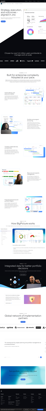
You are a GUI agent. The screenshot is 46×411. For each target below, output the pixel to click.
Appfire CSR (32, 397)
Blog (16, 396)
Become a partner (25, 397)
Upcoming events (17, 397)
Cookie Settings (26, 409)
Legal (31, 400)
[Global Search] (44, 1)
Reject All (33, 409)
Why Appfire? (32, 401)
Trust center (17, 398)
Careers (32, 398)
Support (39, 398)
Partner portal (24, 398)
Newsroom (32, 402)
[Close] (45, 409)
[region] (23, 409)
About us (32, 396)
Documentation (40, 397)
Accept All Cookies (40, 409)
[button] (3, 3)
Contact (39, 396)
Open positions (32, 399)
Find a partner (24, 396)
